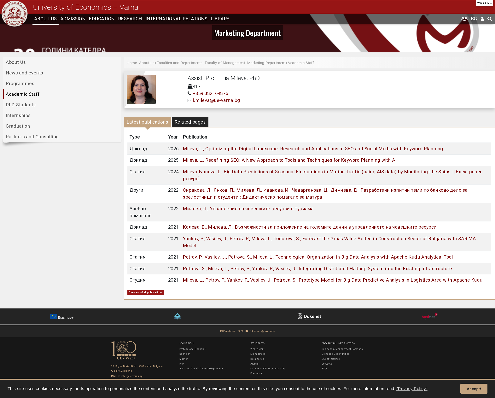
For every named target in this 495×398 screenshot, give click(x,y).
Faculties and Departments (180, 63)
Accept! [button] (474, 389)
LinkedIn (253, 331)
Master (183, 359)
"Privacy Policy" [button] (412, 388)
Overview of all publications (145, 292)
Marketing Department (247, 32)
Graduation (18, 126)
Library (220, 18)
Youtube (269, 331)
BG (474, 18)
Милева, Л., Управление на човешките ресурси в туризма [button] (248, 208)
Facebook (229, 331)
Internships (18, 115)
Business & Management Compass (342, 349)
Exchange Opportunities (336, 354)
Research (130, 18)
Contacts (327, 363)
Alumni (254, 363)
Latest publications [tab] (147, 122)
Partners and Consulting (32, 136)
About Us (16, 62)
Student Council (331, 359)
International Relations (176, 18)
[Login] (482, 19)
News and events (24, 73)
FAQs (325, 368)
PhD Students (21, 105)
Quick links (486, 3)
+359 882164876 (210, 93)
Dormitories (257, 359)
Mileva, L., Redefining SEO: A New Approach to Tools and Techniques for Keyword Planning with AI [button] (290, 160)
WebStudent (257, 349)
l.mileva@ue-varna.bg (216, 100)
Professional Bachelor (192, 349)
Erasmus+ (256, 373)
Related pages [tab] (190, 122)
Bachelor (184, 354)
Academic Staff (22, 94)
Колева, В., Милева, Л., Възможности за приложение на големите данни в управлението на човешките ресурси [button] (310, 227)
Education (102, 18)
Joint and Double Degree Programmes (201, 368)
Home (132, 63)
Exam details (257, 354)
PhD (181, 363)
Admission (73, 18)
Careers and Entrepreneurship (267, 368)
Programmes (20, 83)
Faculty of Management (225, 63)
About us (45, 18)
